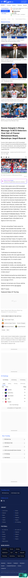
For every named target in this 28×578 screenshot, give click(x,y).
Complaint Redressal (11, 565)
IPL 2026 (4, 13)
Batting (9, 383)
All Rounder (22, 383)
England (9, 401)
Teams (3, 519)
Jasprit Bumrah (5, 195)
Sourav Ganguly (5, 188)
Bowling (15, 383)
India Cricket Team (9, 319)
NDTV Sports (23, 338)
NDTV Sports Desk (5, 152)
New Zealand (10, 395)
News (13, 19)
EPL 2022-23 (18, 529)
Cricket (3, 5)
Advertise (3, 563)
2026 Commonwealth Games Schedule (12, 450)
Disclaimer (22, 563)
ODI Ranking (14, 379)
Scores (9, 5)
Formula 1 (4, 549)
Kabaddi (22, 552)
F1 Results (16, 338)
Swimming (12, 556)
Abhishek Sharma (15, 213)
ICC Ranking (18, 522)
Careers (19, 565)
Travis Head (4, 213)
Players (17, 519)
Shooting (4, 556)
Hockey (18, 549)
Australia (9, 389)
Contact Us (3, 568)
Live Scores (5, 510)
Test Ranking (5, 379)
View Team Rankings (14, 404)
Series (14, 5)
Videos (3, 517)
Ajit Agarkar (18, 285)
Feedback (16, 563)
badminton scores (9, 338)
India (9, 398)
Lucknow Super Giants (10, 323)
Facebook (8, 339)
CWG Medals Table (8, 442)
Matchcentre (5, 541)
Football (13, 336)
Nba (16, 552)
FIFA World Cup (7, 439)
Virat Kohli (6, 446)
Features (17, 517)
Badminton (5, 552)
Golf (11, 552)
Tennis (11, 549)
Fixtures (20, 5)
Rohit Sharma (7, 457)
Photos (16, 515)
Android (10, 343)
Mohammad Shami (9, 326)
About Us (9, 563)
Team (4, 383)
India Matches (5, 11)
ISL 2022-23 (5, 529)
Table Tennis (20, 556)
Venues (4, 522)
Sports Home (3, 19)
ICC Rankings (7, 453)
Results (25, 5)
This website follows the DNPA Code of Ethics (11, 571)
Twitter (19, 339)
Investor (3, 565)
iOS (14, 343)
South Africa (10, 392)
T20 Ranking (22, 379)
